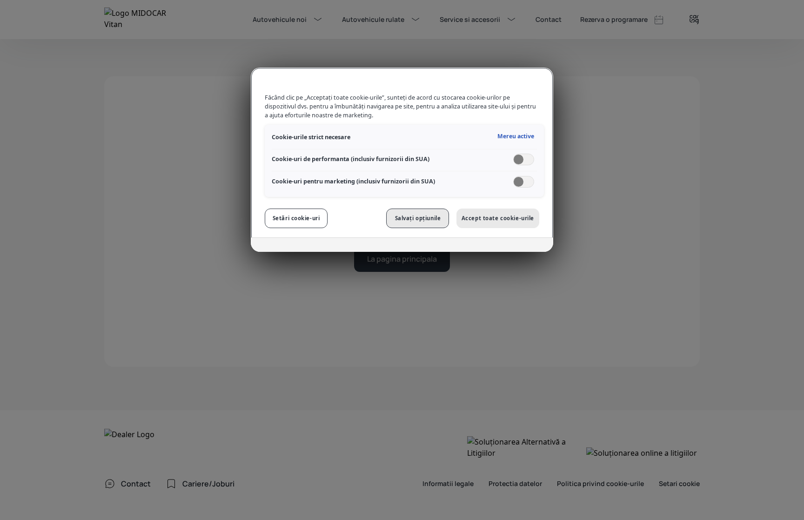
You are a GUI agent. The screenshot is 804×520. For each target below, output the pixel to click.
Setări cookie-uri (296, 218)
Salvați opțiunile (418, 218)
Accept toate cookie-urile (498, 218)
